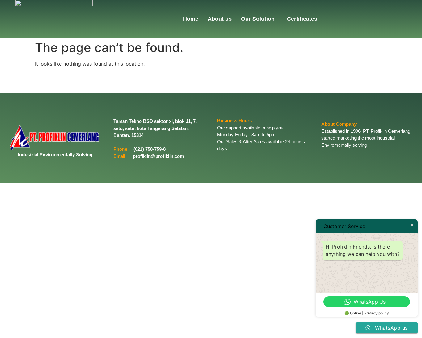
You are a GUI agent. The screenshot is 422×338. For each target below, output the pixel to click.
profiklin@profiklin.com (158, 156)
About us (220, 19)
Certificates (302, 19)
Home (190, 19)
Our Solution (258, 19)
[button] (259, 18)
